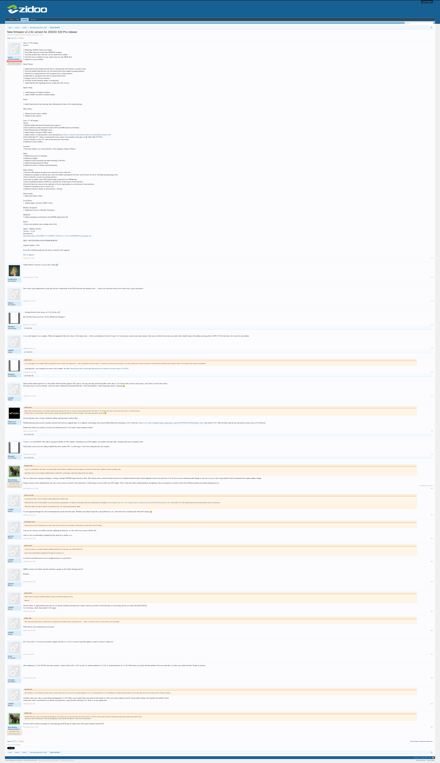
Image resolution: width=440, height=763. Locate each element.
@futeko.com (27, 442)
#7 (432, 396)
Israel (10, 656)
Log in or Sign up (427, 1)
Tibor (25, 328)
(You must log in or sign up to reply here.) (421, 741)
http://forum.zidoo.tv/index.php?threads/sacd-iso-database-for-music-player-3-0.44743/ (100, 368)
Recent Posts (22, 22)
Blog (17, 19)
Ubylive (10, 303)
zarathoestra (12, 279)
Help (422, 757)
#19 (432, 703)
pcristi (25, 352)
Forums (24, 19)
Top (430, 757)
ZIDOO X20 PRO (20, 35)
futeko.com (12, 422)
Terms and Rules (420, 760)
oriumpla (11, 680)
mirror (33, 35)
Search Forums (11, 22)
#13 (432, 561)
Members (33, 19)
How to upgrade (28, 255)
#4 (432, 324)
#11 (432, 515)
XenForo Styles (54, 760)
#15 (432, 611)
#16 (432, 630)
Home (11, 19)
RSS (433, 757)
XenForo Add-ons (43, 760)
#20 (432, 727)
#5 (432, 348)
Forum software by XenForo (21, 760)
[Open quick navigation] (431, 27)
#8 (432, 431)
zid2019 (10, 350)
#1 (432, 258)
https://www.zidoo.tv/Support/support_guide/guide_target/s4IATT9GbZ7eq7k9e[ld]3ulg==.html (171, 423)
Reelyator (11, 327)
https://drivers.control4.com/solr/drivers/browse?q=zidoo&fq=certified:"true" (85, 135)
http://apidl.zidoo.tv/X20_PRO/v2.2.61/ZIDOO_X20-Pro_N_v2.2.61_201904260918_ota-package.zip (57, 236)
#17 (432, 654)
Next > (22, 38)
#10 (432, 488)
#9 (432, 454)
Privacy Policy (430, 760)
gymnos (26, 434)
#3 (432, 301)
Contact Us (417, 757)
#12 (432, 538)
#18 (432, 678)
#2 (432, 277)
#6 (432, 372)
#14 (432, 581)
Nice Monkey (12, 480)
